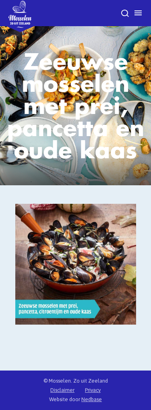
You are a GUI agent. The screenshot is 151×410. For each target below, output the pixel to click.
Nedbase (91, 399)
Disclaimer (62, 390)
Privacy (93, 390)
